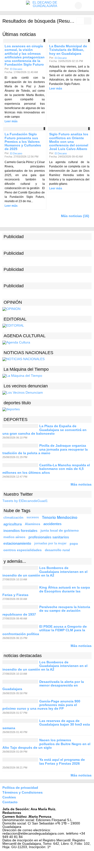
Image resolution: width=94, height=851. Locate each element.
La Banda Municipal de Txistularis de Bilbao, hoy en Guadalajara (68, 49)
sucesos (33, 517)
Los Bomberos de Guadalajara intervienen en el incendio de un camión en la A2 (44, 571)
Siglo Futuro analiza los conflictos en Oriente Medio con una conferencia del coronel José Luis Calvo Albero (68, 141)
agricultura (12, 524)
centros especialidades (22, 550)
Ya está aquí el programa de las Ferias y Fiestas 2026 (62, 761)
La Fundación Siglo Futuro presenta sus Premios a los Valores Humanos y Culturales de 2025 (23, 141)
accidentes (52, 524)
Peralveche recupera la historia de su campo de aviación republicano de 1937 (46, 610)
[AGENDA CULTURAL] (16, 342)
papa (74, 543)
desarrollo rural (57, 550)
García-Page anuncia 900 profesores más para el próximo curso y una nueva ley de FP (41, 705)
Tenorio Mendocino (59, 517)
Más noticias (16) (75, 216)
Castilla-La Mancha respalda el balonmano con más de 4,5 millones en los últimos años (46, 468)
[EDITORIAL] (13, 325)
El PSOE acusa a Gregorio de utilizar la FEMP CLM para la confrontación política (44, 630)
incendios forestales (20, 530)
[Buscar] (88, 5)
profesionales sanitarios (48, 537)
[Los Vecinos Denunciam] (22, 392)
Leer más (11, 121)
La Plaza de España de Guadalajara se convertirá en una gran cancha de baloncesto (44, 430)
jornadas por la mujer (50, 543)
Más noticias (81, 484)
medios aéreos (14, 537)
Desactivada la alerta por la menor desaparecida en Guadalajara (43, 685)
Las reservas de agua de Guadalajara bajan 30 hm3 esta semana (46, 724)
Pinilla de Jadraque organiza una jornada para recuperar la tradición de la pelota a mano (45, 449)
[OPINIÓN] (11, 308)
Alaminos (32, 524)
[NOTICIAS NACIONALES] (23, 359)
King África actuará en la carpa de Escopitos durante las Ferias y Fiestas (46, 591)
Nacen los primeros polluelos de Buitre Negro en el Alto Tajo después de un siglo (46, 744)
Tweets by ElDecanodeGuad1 (25, 501)
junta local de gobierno (59, 530)
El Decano (16, 68)
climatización (13, 517)
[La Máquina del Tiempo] (22, 375)
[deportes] (11, 409)
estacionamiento (17, 543)
